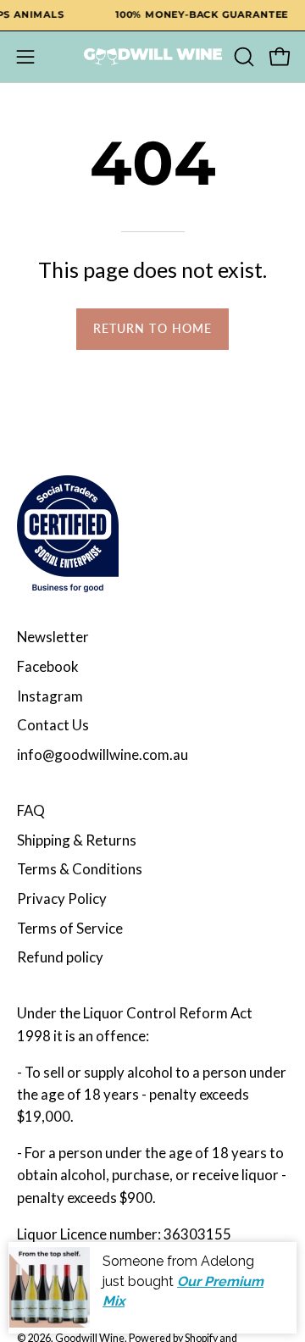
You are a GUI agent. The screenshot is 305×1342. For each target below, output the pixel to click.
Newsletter (53, 637)
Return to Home (152, 328)
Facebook (48, 666)
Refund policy (60, 957)
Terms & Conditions (79, 869)
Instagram (50, 696)
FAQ (31, 810)
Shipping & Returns (76, 840)
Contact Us (53, 725)
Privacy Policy (62, 898)
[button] (242, 57)
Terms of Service (70, 928)
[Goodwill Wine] (153, 56)
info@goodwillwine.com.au (102, 754)
